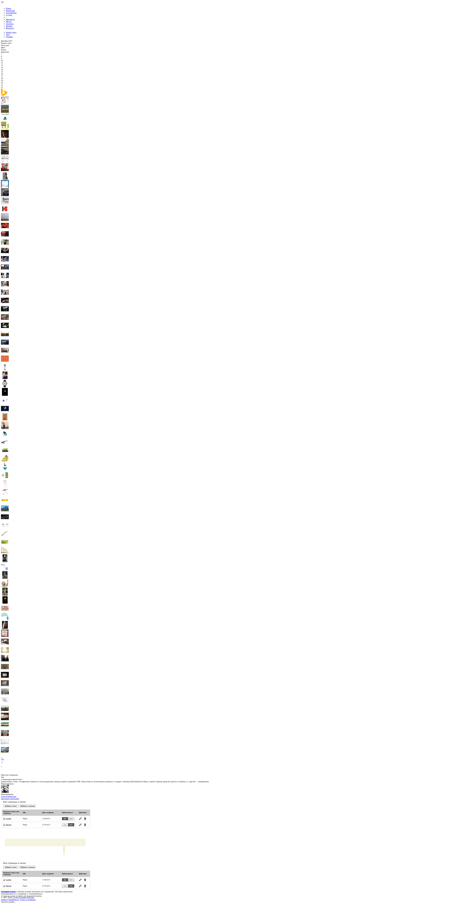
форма (12, 892)
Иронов (9, 26)
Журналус (10, 28)
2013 (8, 35)
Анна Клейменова (8, 796)
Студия (9, 15)
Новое (8, 8)
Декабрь (9, 37)
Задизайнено (11, 13)
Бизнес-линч (11, 32)
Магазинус (10, 19)
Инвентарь (10, 11)
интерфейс (5, 892)
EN (2, 2)
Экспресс (10, 24)
